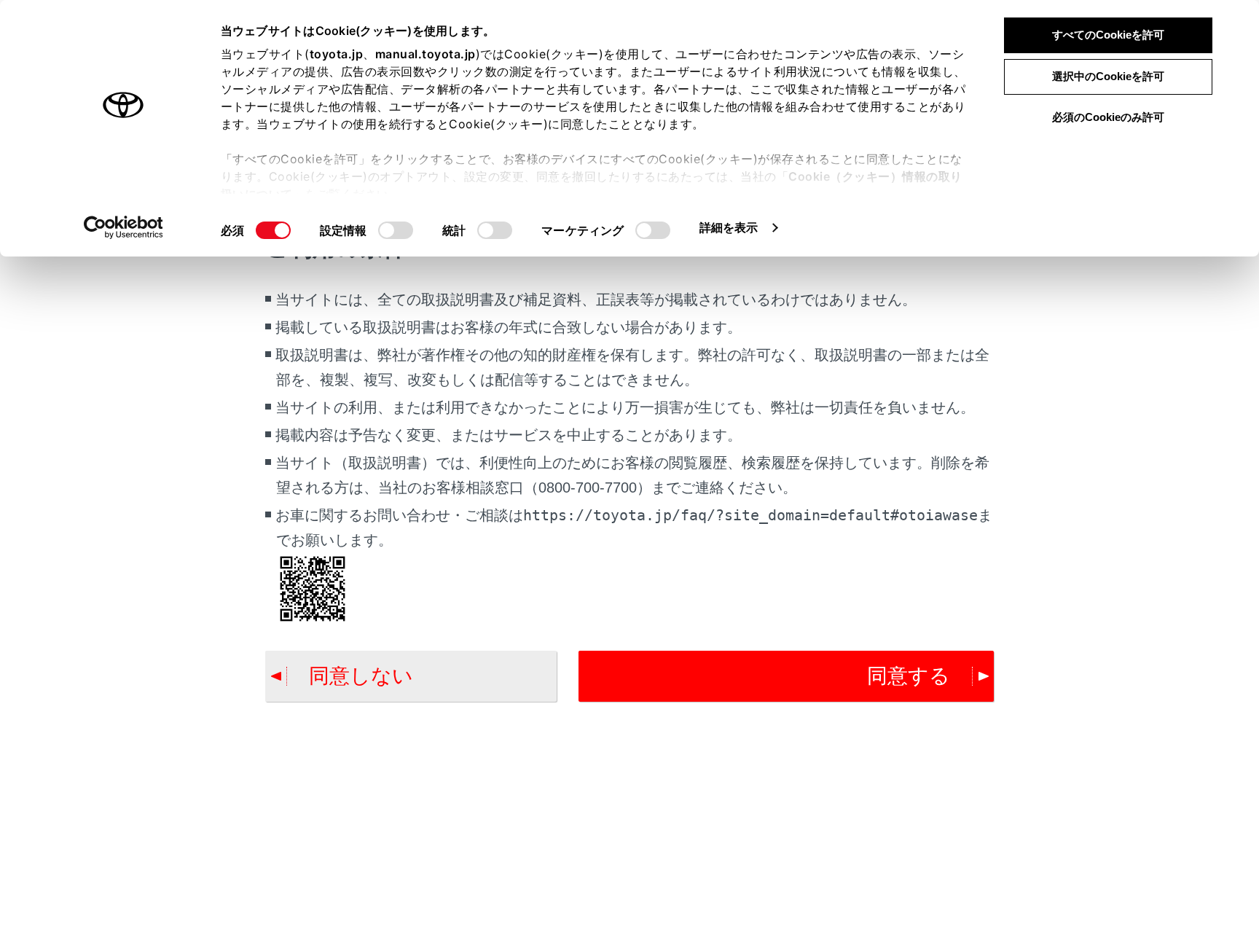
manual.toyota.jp (425, 54)
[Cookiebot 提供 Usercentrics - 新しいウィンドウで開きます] (123, 227)
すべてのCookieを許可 (1108, 34)
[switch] (395, 230)
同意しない (361, 676)
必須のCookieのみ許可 (1108, 117)
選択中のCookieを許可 (1108, 76)
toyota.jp (337, 54)
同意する (908, 676)
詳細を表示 (728, 227)
